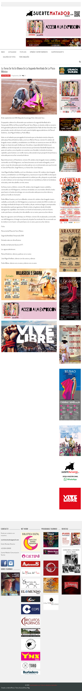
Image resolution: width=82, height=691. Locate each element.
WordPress (11, 688)
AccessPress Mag (24, 688)
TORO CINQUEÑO (24, 57)
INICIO (3, 52)
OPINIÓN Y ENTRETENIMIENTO (39, 52)
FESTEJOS (23, 52)
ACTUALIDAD (12, 52)
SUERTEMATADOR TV (57, 52)
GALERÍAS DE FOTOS (9, 57)
